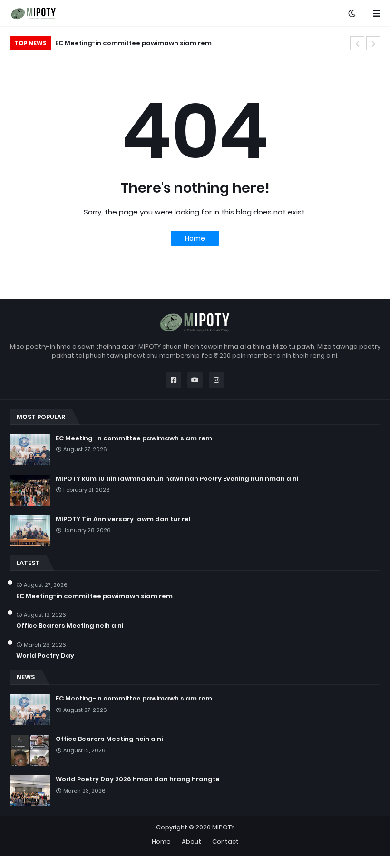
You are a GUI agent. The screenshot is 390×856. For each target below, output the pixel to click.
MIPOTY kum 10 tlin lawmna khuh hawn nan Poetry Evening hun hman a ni (189, 43)
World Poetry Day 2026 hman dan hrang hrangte (138, 779)
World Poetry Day (45, 656)
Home (195, 238)
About (191, 841)
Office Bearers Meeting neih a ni (69, 626)
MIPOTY (223, 827)
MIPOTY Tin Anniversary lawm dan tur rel (123, 519)
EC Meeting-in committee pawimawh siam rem (134, 438)
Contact (225, 841)
